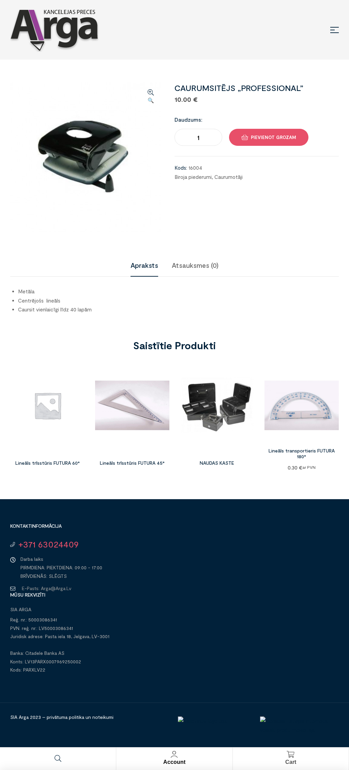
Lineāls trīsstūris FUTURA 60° (47, 463)
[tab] (144, 265)
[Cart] (290, 754)
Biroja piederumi (193, 177)
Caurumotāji (228, 177)
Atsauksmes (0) (195, 265)
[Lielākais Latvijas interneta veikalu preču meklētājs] (297, 730)
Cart (290, 762)
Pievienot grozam (273, 137)
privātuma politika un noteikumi (80, 717)
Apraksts (144, 265)
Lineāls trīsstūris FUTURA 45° (132, 463)
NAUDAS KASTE (217, 463)
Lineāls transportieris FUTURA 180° (302, 453)
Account (174, 762)
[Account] (174, 754)
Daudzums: (188, 119)
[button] (150, 97)
